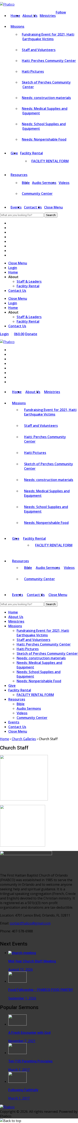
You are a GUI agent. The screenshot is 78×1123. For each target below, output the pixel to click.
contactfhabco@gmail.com (30, 923)
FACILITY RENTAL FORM (50, 161)
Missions (17, 26)
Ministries (48, 15)
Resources (19, 174)
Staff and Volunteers (39, 49)
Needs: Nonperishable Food (44, 139)
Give (12, 685)
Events (16, 207)
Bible (21, 704)
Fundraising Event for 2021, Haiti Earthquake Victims (48, 36)
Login (12, 267)
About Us (29, 15)
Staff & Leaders (29, 281)
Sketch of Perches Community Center (47, 653)
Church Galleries (24, 739)
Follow (61, 12)
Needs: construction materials (46, 97)
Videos (64, 182)
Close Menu (53, 207)
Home (15, 15)
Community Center (37, 193)
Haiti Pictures (33, 71)
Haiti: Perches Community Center (49, 60)
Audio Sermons (44, 182)
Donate (31, 334)
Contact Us (33, 207)
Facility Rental (31, 153)
